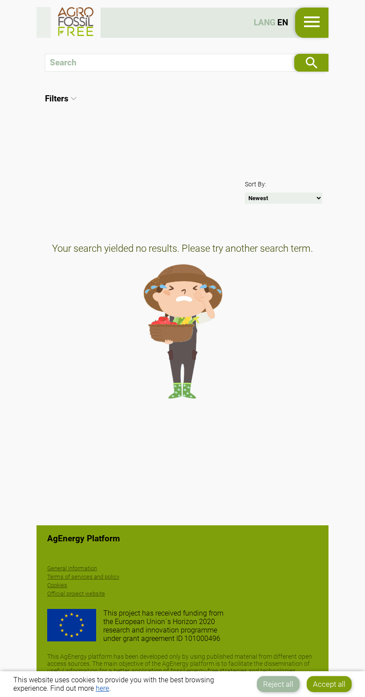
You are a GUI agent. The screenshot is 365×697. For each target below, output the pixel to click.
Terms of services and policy (83, 576)
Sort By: (255, 184)
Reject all (278, 684)
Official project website (76, 593)
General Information (72, 568)
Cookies (57, 585)
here (102, 688)
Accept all (329, 684)
